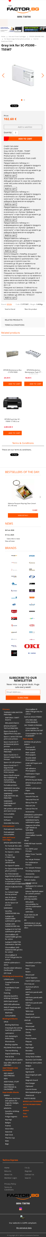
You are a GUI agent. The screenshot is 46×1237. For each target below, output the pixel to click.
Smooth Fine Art (32, 796)
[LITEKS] (14, 590)
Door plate (30, 1069)
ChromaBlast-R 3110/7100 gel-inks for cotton (13, 957)
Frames (8, 1125)
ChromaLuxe (29, 984)
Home (3, 36)
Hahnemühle (29, 793)
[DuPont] (32, 625)
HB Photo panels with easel (34, 993)
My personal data (24, 1228)
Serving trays (31, 1029)
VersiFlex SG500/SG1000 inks (12, 912)
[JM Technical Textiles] (32, 584)
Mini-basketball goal (33, 1092)
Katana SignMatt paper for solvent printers (34, 892)
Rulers (28, 972)
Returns (7, 1171)
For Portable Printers (13, 849)
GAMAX (7, 1095)
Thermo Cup (10, 1138)
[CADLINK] (32, 632)
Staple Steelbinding (12, 1053)
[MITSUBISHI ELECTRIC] (14, 653)
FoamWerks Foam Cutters (12, 988)
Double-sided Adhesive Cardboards (13, 969)
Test (25, 1113)
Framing (7, 993)
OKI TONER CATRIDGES (33, 725)
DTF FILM (7, 973)
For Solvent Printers (33, 868)
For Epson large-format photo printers (17, 39)
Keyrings (8, 1119)
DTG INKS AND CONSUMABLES (32, 721)
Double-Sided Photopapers (31, 759)
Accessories (8, 817)
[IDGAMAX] (32, 653)
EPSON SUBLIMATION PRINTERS (12, 750)
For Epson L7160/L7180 (10, 856)
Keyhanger (30, 1047)
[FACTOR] (14, 556)
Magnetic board (32, 1080)
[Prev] (4, 31)
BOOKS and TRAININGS (32, 1101)
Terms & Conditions (15, 325)
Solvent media (29, 880)
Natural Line (30, 805)
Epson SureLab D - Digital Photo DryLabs (12, 732)
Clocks (28, 1032)
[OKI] (32, 646)
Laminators (9, 1033)
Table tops (29, 1011)
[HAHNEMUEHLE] (14, 570)
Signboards (30, 1072)
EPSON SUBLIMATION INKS (13, 888)
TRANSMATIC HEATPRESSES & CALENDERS (10, 1087)
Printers (6, 709)
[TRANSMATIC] (14, 625)
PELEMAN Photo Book (12, 1047)
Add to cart (14, 384)
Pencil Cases (30, 965)
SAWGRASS (8, 908)
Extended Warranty (11, 823)
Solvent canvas (31, 883)
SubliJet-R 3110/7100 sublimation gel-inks (13, 930)
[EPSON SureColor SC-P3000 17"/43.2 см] (12, 403)
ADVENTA (7, 1108)
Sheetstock (30, 1014)
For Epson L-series (12, 852)
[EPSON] (32, 556)
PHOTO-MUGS (29, 1098)
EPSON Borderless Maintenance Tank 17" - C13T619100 (33, 371)
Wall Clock (9, 1135)
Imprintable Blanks (11, 1092)
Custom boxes (31, 1089)
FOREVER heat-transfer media (33, 844)
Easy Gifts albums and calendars (12, 1064)
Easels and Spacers (33, 1017)
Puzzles (28, 1035)
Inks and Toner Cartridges (17, 36)
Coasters (29, 1023)
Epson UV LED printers (12, 762)
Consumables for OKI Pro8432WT (34, 734)
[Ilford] (32, 570)
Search (28, 1178)
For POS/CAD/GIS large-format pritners (13, 875)
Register (28, 1171)
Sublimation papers (31, 877)
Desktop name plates (34, 1063)
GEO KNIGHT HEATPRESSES (9, 1074)
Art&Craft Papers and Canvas (34, 764)
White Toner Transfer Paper (34, 855)
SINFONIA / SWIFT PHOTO (12, 718)
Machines (9, 1012)
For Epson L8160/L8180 (10, 861)
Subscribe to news (13, 539)
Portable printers (10, 785)
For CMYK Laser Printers (32, 850)
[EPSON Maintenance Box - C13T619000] (12, 353)
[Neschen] (14, 584)
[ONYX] (14, 639)
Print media (28, 739)
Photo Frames (31, 1038)
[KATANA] (32, 563)
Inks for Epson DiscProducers (10, 898)
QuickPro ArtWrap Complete (12, 1112)
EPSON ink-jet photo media (33, 784)
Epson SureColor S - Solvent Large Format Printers (12, 757)
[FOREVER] (14, 577)
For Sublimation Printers (32, 863)
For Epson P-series (12, 865)
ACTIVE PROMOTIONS (32, 1104)
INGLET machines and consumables (12, 1008)
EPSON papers (30, 777)
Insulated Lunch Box (33, 962)
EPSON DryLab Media (34, 780)
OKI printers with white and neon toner (13, 809)
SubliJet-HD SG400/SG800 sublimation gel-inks (13, 918)
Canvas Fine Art (32, 808)
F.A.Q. (27, 1167)
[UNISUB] (32, 604)
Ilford (26, 840)
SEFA (6, 1078)
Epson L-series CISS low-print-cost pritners (13, 737)
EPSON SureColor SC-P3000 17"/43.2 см (12, 420)
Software (7, 820)
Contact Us (29, 1174)
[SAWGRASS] (14, 563)
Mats (7, 1141)
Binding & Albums (10, 1019)
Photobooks (10, 1041)
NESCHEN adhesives (12, 1004)
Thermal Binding (11, 1050)
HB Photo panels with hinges (34, 1004)
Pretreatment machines (13, 829)
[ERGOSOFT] (14, 632)
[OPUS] (14, 618)
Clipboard (29, 1086)
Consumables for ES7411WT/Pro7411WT (34, 729)
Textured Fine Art (32, 799)
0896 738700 (24, 16)
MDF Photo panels (33, 1008)
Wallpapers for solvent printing (34, 887)
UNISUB (27, 1020)
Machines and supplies (14, 1060)
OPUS (6, 1022)
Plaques (29, 1041)
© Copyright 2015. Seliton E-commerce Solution (23, 1235)
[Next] (42, 31)
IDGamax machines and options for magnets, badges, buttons (12, 1101)
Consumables (9, 814)
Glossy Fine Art (31, 802)
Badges (8, 1122)
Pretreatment (9, 826)
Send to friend (10, 309)
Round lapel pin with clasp (34, 1076)
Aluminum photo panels (32, 988)
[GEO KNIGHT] (32, 618)
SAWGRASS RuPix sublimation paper (33, 821)
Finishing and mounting (13, 976)
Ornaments (30, 1053)
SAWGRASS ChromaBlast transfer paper (34, 835)
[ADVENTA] (14, 611)
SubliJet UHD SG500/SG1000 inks (12, 925)
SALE (25, 1107)
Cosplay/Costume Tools (12, 983)
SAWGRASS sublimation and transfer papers (33, 816)
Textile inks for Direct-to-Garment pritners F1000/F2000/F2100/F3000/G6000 (14, 881)
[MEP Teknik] (32, 639)
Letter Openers (31, 978)
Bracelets (29, 1050)
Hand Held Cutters (33, 981)
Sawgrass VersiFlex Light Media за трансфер (33, 827)
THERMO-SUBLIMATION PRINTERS (13, 713)
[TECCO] (32, 597)
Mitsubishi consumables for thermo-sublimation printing (33, 905)
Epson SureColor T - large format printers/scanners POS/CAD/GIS (11, 768)
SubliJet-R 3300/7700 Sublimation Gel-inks (13, 943)
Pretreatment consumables (9, 833)
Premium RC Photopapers (31, 748)
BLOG (25, 1116)
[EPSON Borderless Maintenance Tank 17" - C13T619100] (33, 353)
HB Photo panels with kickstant (34, 998)
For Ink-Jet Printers (33, 859)
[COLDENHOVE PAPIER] (14, 597)
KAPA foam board (11, 1001)
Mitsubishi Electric (12, 723)
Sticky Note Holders (33, 1056)
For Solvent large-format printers (12, 893)
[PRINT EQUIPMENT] (14, 646)
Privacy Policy (10, 1184)
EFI (25, 920)
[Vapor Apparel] (32, 577)
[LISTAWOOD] (32, 611)
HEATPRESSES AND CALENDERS (10, 1069)
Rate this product (31, 309)
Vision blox (9, 1129)
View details (23, 515)
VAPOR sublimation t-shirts (12, 963)
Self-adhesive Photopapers (31, 769)
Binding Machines (12, 1025)
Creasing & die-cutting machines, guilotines (13, 1029)
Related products (13, 320)
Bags (7, 1144)
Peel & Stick (9, 1056)
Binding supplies (11, 1044)
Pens (27, 969)
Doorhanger (30, 1083)
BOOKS (26, 1110)
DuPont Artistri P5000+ (33, 717)
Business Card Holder (34, 1060)
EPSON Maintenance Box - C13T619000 (12, 371)
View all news (10, 541)
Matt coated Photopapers (31, 753)
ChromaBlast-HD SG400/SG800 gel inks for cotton (13, 936)
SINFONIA (29, 912)
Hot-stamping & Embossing (11, 1037)
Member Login (10, 1178)
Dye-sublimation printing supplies (30, 897)
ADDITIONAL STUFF (11, 1082)
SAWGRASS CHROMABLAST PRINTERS (10, 803)
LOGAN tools (9, 979)
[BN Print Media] (32, 590)
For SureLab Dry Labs (13, 846)
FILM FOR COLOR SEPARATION (31, 916)
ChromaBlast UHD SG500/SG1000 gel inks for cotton (13, 949)
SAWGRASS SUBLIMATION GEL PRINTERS (11, 795)
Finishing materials (33, 871)
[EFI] (14, 604)
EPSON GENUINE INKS (36, 36)
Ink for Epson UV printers (11, 904)
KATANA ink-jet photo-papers (33, 743)
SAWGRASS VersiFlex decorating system (12, 789)
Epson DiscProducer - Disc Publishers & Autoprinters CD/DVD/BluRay (12, 778)
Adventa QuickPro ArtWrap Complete (11, 997)
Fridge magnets (11, 1116)
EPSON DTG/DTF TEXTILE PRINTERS (11, 727)
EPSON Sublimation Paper (33, 789)
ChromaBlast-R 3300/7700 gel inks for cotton (34, 711)
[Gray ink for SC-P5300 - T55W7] (23, 75)
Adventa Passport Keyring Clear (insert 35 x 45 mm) (22, 504)
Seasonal (8, 1132)
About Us (8, 1174)
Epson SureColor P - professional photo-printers (11, 744)
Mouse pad (30, 975)
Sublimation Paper (33, 774)
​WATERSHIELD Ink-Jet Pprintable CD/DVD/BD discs (33, 925)
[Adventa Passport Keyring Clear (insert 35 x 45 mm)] (23, 490)
